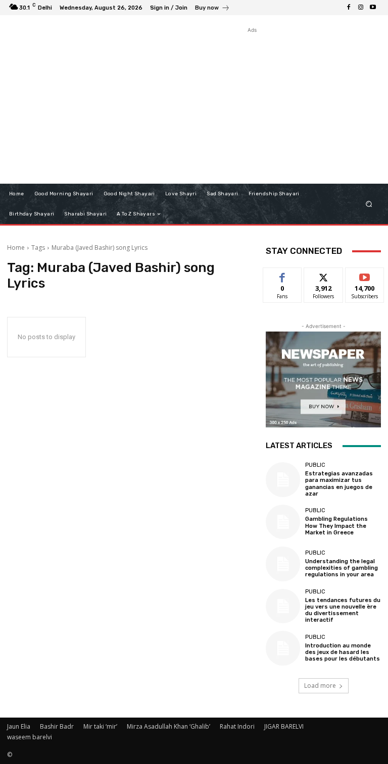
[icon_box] (212, 9)
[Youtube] (373, 8)
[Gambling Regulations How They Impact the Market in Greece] (283, 522)
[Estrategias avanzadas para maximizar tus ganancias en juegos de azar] (283, 479)
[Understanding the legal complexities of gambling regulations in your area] (283, 564)
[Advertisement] (252, 106)
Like (282, 275)
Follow (323, 275)
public (315, 465)
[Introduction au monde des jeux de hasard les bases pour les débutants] (283, 648)
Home (16, 247)
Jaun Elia (18, 726)
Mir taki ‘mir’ (100, 726)
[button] (369, 204)
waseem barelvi (29, 737)
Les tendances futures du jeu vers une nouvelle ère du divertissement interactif (342, 610)
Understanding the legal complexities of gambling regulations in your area (341, 568)
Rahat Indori (237, 726)
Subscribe (364, 275)
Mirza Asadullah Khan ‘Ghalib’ (168, 726)
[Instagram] (361, 8)
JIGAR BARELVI (284, 726)
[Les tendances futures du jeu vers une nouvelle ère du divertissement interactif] (283, 606)
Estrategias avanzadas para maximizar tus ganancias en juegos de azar (339, 483)
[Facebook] (349, 8)
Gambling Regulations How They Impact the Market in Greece (336, 525)
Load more (320, 685)
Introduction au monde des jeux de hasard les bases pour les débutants (342, 652)
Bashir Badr (57, 726)
